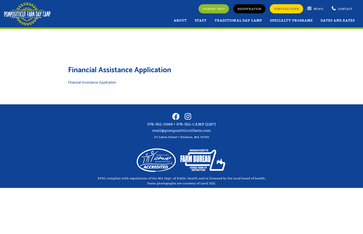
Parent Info (214, 9)
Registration (249, 9)
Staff (200, 20)
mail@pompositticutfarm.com (181, 130)
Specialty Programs (291, 20)
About (180, 20)
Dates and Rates (338, 20)
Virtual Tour (286, 9)
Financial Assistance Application (92, 83)
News (318, 9)
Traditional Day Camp (238, 20)
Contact (345, 9)
